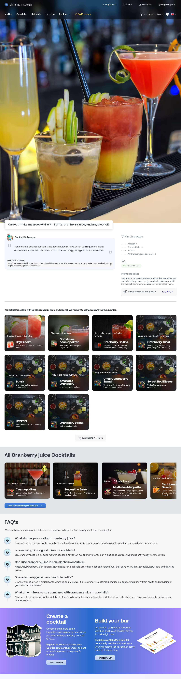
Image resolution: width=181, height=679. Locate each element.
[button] (25, 505)
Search (129, 4)
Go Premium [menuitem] (84, 14)
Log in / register (168, 4)
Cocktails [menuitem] (21, 14)
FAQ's (127, 250)
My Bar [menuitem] (8, 14)
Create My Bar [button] (105, 658)
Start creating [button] (56, 662)
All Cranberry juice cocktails (137, 254)
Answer (128, 244)
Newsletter (147, 4)
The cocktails (130, 247)
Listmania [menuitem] (36, 14)
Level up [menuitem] (50, 14)
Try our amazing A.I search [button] (90, 438)
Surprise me (110, 4)
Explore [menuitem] (63, 14)
